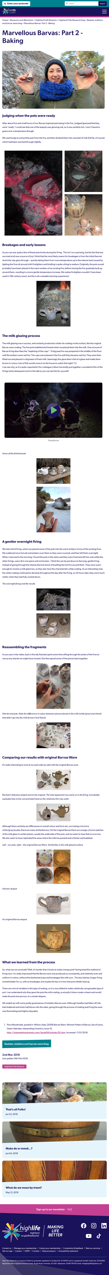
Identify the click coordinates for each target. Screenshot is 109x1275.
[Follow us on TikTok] (99, 1236)
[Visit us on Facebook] (84, 1226)
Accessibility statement (68, 1251)
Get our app (7, 1251)
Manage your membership (25, 1248)
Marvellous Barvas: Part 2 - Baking (39, 23)
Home (5, 20)
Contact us (6, 1248)
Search (102, 3)
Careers (18, 1251)
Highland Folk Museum (46, 20)
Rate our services (93, 1248)
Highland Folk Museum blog (72, 20)
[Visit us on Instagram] (94, 1226)
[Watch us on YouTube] (89, 1236)
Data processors (49, 1251)
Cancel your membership (49, 1248)
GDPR (27, 1251)
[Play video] (53, 410)
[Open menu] (104, 12)
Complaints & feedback (73, 1248)
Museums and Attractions (21, 20)
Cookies (35, 1251)
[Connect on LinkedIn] (104, 1226)
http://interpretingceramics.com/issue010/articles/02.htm (36, 1032)
